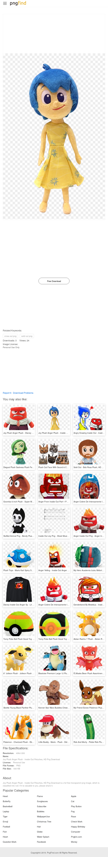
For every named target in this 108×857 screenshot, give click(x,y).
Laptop (6, 811)
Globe (39, 831)
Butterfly (7, 801)
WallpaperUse (43, 816)
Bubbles (40, 811)
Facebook (41, 841)
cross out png (10, 336)
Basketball (7, 806)
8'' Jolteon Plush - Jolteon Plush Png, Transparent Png (27, 673)
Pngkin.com (76, 836)
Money (74, 841)
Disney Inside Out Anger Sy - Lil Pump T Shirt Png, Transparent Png (33, 604)
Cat (72, 801)
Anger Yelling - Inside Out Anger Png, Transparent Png (62, 570)
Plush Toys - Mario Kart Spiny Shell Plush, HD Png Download (30, 570)
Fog (73, 811)
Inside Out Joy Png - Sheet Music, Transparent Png (61, 535)
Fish (5, 831)
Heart (5, 796)
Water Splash (43, 836)
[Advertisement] (54, 33)
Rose (73, 816)
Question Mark (9, 841)
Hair (39, 826)
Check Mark (76, 821)
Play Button (76, 806)
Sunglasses (42, 801)
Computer (75, 831)
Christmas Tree (44, 821)
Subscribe (41, 806)
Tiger (5, 816)
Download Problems (23, 392)
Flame (40, 796)
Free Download (54, 281)
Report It (7, 392)
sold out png (26, 336)
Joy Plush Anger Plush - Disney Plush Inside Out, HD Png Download (33, 432)
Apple (73, 796)
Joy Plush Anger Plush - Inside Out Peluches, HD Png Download (66, 432)
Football (6, 826)
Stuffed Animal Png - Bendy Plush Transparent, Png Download (31, 535)
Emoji (5, 821)
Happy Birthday (78, 826)
